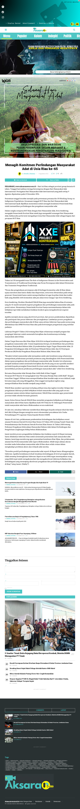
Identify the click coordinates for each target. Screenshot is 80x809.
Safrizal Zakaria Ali (61, 768)
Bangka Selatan (62, 760)
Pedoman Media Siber (12, 802)
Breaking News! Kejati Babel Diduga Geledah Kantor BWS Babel (32, 668)
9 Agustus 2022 (43, 174)
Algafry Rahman (25, 760)
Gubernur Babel (61, 763)
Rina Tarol (49, 768)
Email (5, 581)
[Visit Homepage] (40, 30)
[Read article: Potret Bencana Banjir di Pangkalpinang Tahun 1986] (65, 523)
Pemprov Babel (11, 767)
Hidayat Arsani (10, 764)
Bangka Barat (37, 760)
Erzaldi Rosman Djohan (46, 763)
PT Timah (29, 768)
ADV (7, 760)
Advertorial (14, 760)
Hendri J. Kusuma (29, 174)
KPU (34, 764)
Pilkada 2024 (22, 767)
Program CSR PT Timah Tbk (15, 768)
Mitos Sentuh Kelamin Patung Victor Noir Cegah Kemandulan (31, 674)
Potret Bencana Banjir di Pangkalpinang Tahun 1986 (21, 516)
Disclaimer (38, 801)
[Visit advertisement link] (40, 13)
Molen (58, 764)
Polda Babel (46, 767)
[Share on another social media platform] (73, 180)
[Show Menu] (6, 30)
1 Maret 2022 (20, 535)
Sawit (70, 768)
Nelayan (64, 764)
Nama (5, 574)
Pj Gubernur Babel (34, 767)
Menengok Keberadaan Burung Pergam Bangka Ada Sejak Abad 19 (26, 482)
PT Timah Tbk (38, 768)
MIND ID (51, 764)
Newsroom (57, 801)
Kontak (48, 801)
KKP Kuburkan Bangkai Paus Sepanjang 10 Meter (20, 533)
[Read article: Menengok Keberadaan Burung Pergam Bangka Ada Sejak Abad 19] (65, 489)
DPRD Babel (32, 763)
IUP (18, 764)
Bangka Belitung (49, 760)
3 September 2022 (22, 503)
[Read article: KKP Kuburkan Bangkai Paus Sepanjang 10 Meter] (65, 540)
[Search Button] (74, 30)
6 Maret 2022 (21, 518)
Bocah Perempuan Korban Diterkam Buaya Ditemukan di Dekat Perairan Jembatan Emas (41, 663)
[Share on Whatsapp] (70, 180)
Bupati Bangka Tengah (13, 763)
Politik (54, 767)
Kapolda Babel (26, 764)
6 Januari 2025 (21, 484)
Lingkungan (42, 764)
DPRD (24, 763)
